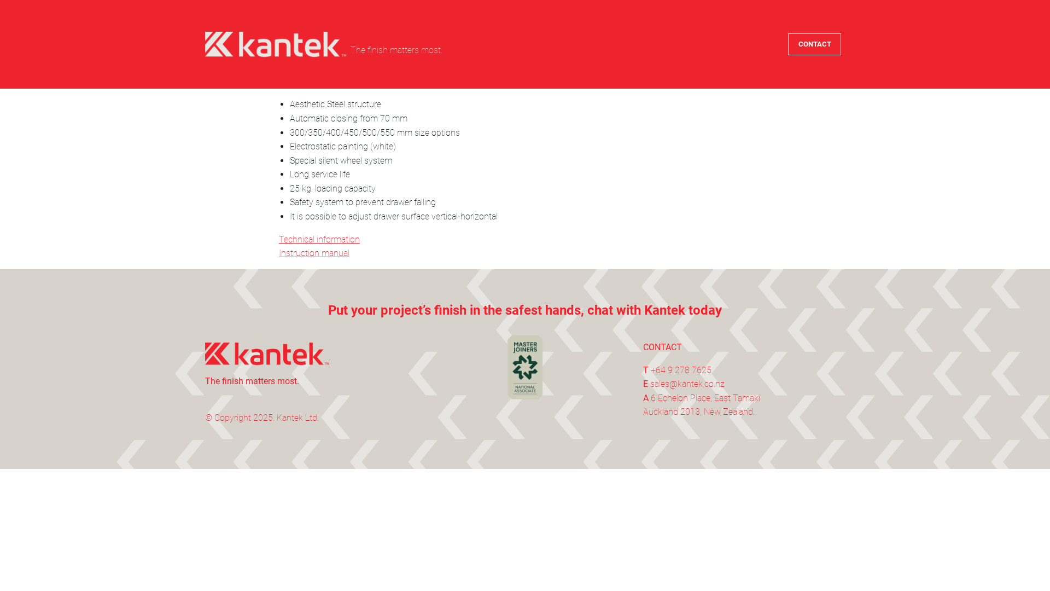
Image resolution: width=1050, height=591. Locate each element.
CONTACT (814, 44)
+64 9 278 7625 (681, 370)
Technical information (319, 239)
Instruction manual (314, 253)
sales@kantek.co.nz (687, 384)
